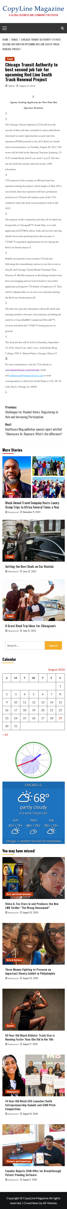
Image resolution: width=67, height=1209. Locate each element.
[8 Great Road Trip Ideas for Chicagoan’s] (33, 600)
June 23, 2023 (29, 571)
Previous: (31, 412)
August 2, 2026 (30, 1179)
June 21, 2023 (29, 630)
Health (10, 1025)
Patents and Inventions (19, 1161)
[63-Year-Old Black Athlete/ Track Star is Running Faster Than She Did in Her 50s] (33, 1009)
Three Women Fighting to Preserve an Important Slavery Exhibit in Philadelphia (30, 971)
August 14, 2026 (30, 1113)
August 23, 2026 (30, 978)
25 (24, 718)
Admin (11, 85)
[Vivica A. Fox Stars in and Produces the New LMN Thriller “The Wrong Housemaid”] (33, 878)
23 (6, 718)
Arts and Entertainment (19, 894)
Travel (10, 58)
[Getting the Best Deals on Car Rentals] (33, 540)
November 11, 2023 (31, 512)
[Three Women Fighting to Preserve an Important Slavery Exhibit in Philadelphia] (33, 944)
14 (51, 702)
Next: (33, 429)
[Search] (62, 28)
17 (15, 710)
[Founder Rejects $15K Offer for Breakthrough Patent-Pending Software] (33, 1145)
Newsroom (13, 512)
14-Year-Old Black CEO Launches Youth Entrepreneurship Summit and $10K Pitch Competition (30, 1105)
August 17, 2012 (27, 85)
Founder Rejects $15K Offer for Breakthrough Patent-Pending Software (33, 1173)
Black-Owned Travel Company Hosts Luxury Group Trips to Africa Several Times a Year (32, 505)
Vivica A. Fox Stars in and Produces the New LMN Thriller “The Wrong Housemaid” (31, 906)
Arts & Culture (14, 960)
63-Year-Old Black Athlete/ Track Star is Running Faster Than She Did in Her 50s (30, 1037)
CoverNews (31, 1203)
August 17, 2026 (30, 1044)
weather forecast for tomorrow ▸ (33, 841)
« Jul (5, 734)
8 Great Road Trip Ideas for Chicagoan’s (30, 626)
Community (12, 1091)
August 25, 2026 (30, 912)
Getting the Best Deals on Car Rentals (29, 566)
